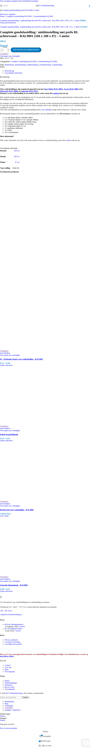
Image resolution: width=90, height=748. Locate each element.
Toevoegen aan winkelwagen (26, 50)
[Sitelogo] (45, 6)
